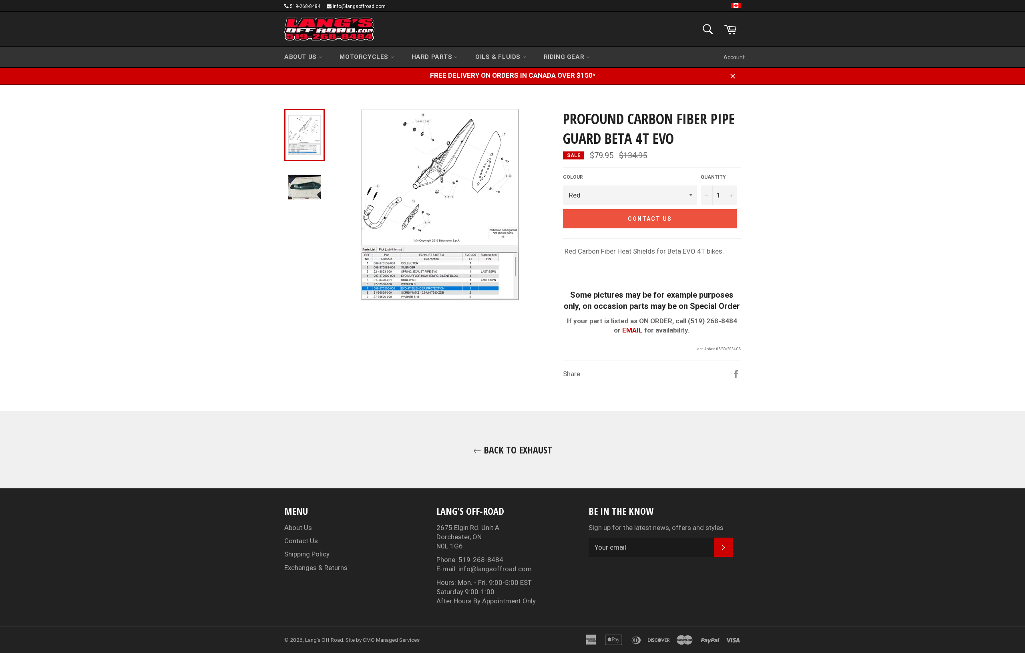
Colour (573, 177)
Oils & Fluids (498, 56)
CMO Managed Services (391, 640)
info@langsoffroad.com (359, 6)
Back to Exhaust (516, 449)
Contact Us (301, 541)
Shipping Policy (307, 554)
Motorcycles (365, 56)
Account (734, 57)
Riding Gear (565, 56)
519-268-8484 (305, 6)
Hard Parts (433, 56)
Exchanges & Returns (316, 568)
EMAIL (632, 330)
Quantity (713, 177)
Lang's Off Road (324, 640)
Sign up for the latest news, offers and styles (656, 528)
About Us (301, 56)
